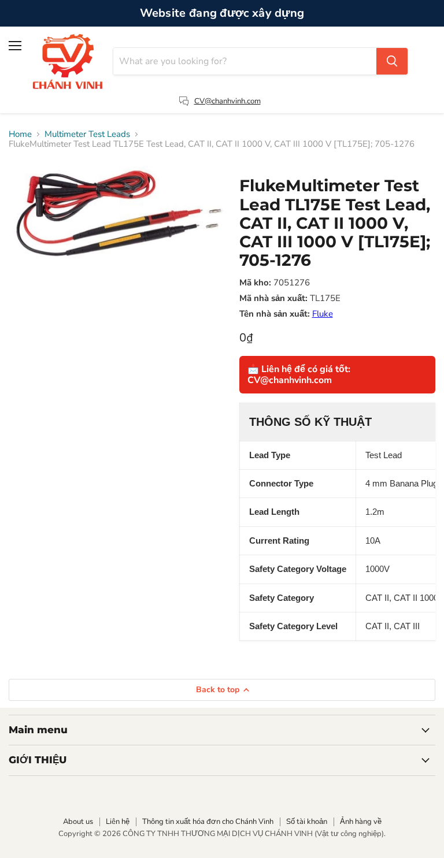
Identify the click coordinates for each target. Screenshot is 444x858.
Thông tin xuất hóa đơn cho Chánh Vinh (207, 821)
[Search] (392, 61)
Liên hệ (118, 821)
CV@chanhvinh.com (227, 101)
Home (20, 134)
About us (78, 821)
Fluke (322, 314)
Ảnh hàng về (361, 821)
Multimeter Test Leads (87, 134)
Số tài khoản (306, 821)
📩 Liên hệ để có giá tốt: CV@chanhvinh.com (298, 374)
